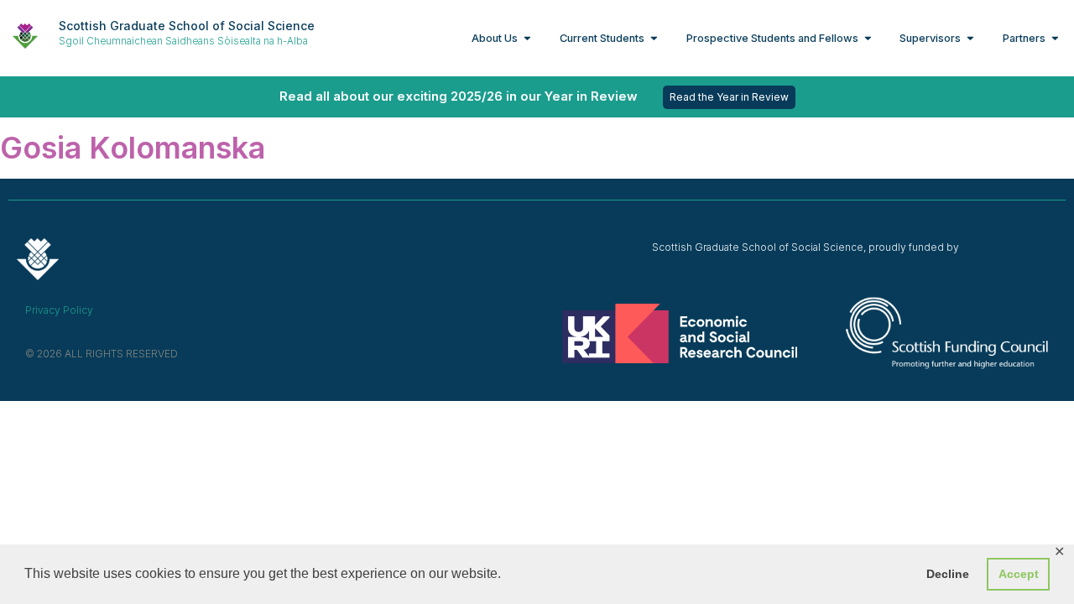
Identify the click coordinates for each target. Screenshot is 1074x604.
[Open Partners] (1055, 38)
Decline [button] (947, 574)
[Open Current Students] (654, 38)
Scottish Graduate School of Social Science (187, 25)
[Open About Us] (527, 38)
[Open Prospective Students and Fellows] (868, 38)
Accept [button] (1018, 574)
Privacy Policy (59, 310)
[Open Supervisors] (970, 38)
